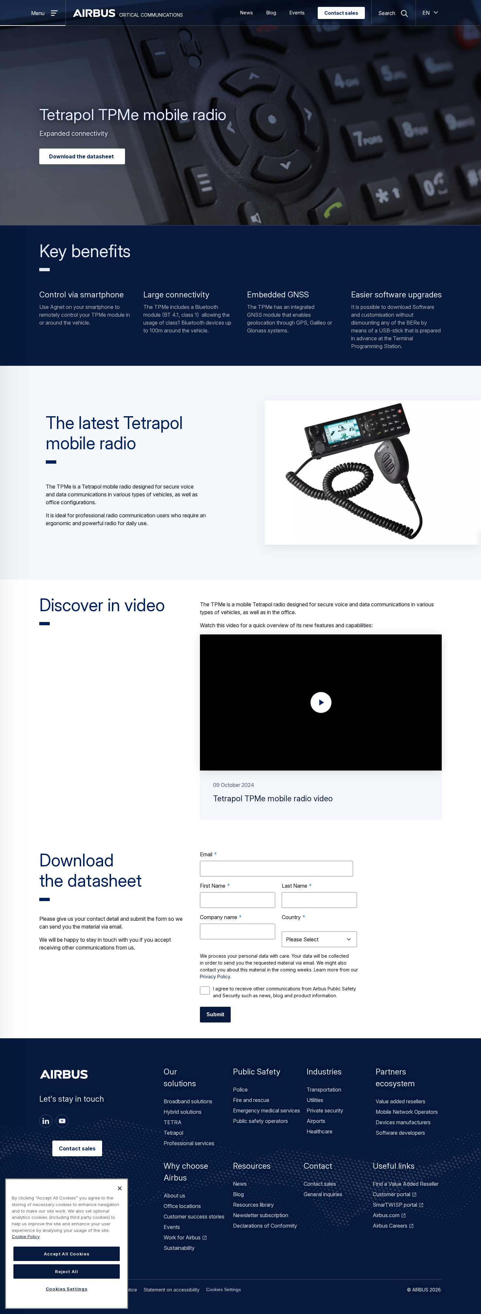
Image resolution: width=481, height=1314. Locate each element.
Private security (325, 1110)
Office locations (182, 1206)
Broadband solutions (188, 1101)
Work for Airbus (182, 1237)
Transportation (324, 1089)
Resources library (253, 1204)
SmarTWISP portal (395, 1204)
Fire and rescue (251, 1100)
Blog (271, 13)
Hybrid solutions (183, 1112)
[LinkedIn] (45, 1121)
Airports (316, 1121)
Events (297, 13)
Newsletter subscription (260, 1215)
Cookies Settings (223, 1289)
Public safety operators (260, 1121)
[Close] (120, 1188)
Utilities (315, 1100)
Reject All (66, 1271)
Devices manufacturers (403, 1122)
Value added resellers (400, 1101)
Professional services (189, 1143)
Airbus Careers (390, 1225)
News (246, 13)
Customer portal (391, 1194)
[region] (66, 1244)
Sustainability (179, 1248)
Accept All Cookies (67, 1253)
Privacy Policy (215, 976)
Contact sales (341, 13)
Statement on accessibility (172, 1289)
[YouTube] (62, 1121)
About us (174, 1195)
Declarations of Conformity (265, 1225)
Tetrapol (173, 1132)
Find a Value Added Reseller (405, 1184)
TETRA (173, 1122)
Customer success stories (194, 1216)
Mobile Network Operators (407, 1112)
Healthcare (319, 1131)
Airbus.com (386, 1215)
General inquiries (323, 1194)
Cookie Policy (26, 1236)
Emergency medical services (266, 1110)
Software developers (400, 1132)
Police (240, 1089)
